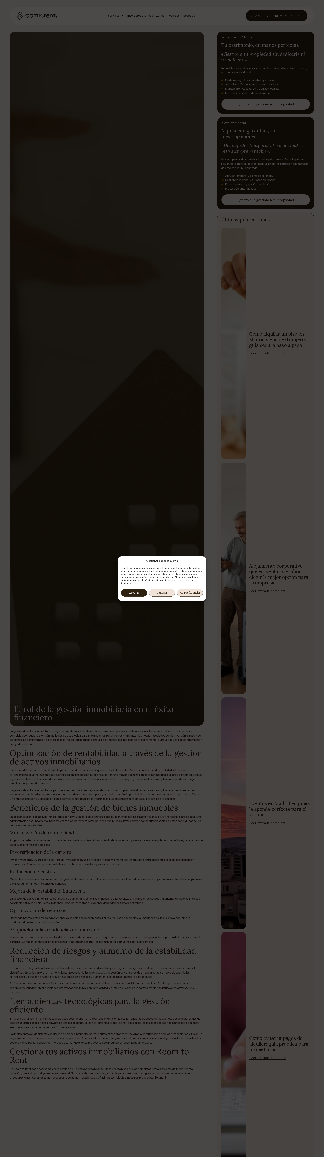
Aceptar (134, 592)
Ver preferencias (190, 592)
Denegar (162, 592)
